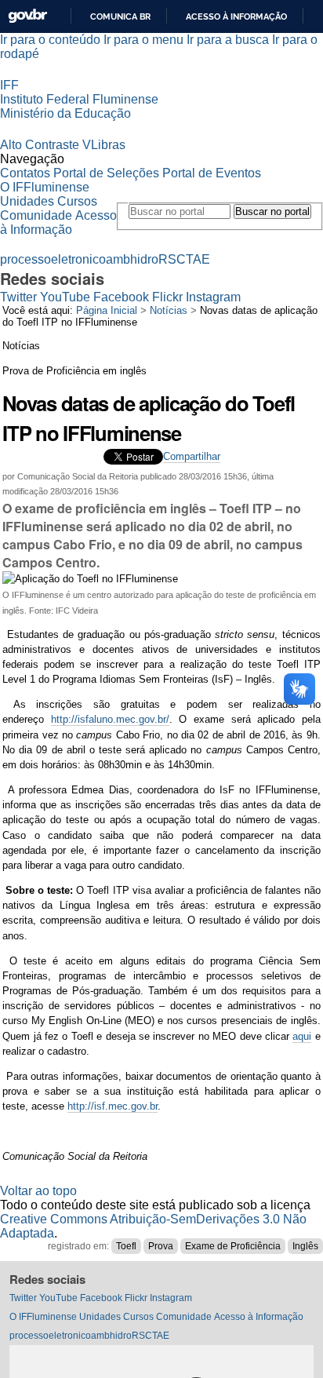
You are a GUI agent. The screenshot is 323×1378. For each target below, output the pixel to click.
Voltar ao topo (38, 1191)
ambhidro (132, 259)
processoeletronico (53, 259)
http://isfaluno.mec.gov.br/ (110, 719)
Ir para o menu (143, 39)
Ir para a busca (228, 39)
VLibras (103, 144)
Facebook (121, 297)
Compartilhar (191, 456)
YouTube (65, 297)
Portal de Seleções (106, 173)
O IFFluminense (44, 187)
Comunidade (36, 215)
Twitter (18, 297)
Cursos (77, 201)
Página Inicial (106, 310)
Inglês (305, 1246)
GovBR (27, 16)
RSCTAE (184, 259)
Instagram (213, 297)
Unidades (27, 201)
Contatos (25, 173)
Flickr (167, 297)
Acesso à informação (236, 16)
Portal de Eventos (211, 173)
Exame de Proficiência (233, 1246)
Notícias (168, 310)
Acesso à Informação (58, 222)
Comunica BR (120, 16)
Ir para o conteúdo (50, 39)
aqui (301, 1036)
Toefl (126, 1246)
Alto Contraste (39, 144)
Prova (160, 1246)
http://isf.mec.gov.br (112, 1106)
